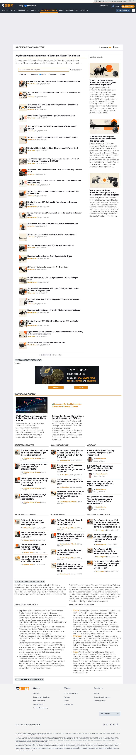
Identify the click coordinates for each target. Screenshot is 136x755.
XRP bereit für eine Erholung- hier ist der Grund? (46, 343)
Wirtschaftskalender (68, 10)
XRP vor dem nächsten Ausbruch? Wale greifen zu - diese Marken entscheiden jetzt (104, 192)
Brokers (84, 10)
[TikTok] (109, 1)
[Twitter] (103, 1)
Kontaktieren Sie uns (71, 693)
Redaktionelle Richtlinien (41, 697)
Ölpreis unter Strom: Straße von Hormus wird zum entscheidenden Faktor (33, 546)
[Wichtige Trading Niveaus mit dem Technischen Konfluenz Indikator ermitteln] (32, 405)
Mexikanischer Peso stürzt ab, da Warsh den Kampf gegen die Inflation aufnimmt (34, 452)
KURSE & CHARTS (8, 10)
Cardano (53, 74)
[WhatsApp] (96, 1)
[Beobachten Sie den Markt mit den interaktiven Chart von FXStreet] (68, 405)
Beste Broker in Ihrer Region (28, 680)
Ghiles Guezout (65, 460)
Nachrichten (23, 10)
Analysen (35, 10)
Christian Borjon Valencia (31, 458)
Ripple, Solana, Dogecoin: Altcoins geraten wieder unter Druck (51, 116)
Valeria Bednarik (101, 474)
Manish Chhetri (32, 84)
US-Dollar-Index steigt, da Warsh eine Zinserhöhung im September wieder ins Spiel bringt (70, 567)
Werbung (67, 697)
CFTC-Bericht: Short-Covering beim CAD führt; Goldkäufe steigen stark (100, 452)
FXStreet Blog (68, 704)
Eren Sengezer (101, 530)
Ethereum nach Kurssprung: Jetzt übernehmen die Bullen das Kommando (103, 138)
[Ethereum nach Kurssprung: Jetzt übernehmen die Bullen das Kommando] (104, 126)
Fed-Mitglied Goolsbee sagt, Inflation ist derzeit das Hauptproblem (33, 496)
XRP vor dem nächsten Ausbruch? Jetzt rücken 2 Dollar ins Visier (52, 137)
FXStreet (5, 4)
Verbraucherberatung (40, 708)
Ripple (43, 74)
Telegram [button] (56, 387)
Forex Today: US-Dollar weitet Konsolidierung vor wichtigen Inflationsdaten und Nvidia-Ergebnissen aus (107, 564)
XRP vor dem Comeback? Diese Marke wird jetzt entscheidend (51, 235)
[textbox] (43, 70)
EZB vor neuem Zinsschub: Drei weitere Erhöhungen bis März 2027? (33, 534)
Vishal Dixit (31, 118)
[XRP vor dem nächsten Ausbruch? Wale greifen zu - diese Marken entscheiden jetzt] (104, 180)
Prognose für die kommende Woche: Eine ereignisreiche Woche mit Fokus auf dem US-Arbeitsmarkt (100, 500)
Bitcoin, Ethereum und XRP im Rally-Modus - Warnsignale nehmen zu (53, 82)
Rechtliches (98, 688)
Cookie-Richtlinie (100, 700)
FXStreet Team (28, 528)
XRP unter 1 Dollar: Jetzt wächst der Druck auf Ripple (47, 267)
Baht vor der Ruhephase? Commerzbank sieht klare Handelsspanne (32, 522)
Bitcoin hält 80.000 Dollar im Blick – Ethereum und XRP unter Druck (52, 148)
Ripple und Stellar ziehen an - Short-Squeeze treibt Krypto (49, 256)
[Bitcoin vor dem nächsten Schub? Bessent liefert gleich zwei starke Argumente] (104, 70)
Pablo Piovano (101, 458)
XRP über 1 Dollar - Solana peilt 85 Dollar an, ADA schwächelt (50, 245)
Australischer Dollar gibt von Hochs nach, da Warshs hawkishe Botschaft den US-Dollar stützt (70, 453)
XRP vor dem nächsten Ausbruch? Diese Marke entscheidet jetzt (52, 224)
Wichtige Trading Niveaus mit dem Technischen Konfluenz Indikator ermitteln (31, 418)
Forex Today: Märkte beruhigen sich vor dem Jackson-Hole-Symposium (106, 551)
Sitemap (97, 693)
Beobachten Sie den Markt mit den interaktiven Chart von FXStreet (68, 417)
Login (117, 6)
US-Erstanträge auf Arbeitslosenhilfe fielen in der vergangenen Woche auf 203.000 (107, 537)
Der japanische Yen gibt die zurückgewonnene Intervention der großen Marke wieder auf (71, 468)
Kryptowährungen (49, 10)
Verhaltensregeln (39, 700)
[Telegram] (100, 1)
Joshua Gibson (64, 475)
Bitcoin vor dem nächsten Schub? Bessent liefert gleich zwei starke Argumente (103, 82)
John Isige (30, 97)
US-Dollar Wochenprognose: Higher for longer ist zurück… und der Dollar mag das (100, 483)
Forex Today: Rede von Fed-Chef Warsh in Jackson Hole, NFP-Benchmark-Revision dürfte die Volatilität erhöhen (107, 523)
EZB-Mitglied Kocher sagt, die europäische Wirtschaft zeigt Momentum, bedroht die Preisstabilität (34, 481)
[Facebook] (106, 1)
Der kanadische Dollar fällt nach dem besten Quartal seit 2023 (70, 481)
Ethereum (34, 74)
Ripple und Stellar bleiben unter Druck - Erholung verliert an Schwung (53, 310)
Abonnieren (129, 6)
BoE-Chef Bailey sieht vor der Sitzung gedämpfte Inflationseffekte (34, 466)
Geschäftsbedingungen (102, 697)
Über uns (36, 688)
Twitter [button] (81, 387)
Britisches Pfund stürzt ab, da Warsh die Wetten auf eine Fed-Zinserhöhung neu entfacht (70, 494)
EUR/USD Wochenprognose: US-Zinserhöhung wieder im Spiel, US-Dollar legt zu (100, 468)
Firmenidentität (38, 704)
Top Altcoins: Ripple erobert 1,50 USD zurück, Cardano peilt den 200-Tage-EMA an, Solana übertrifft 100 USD (53, 160)
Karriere (66, 700)
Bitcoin (23, 74)
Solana (62, 74)
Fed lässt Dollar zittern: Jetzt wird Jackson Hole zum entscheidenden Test (34, 559)
